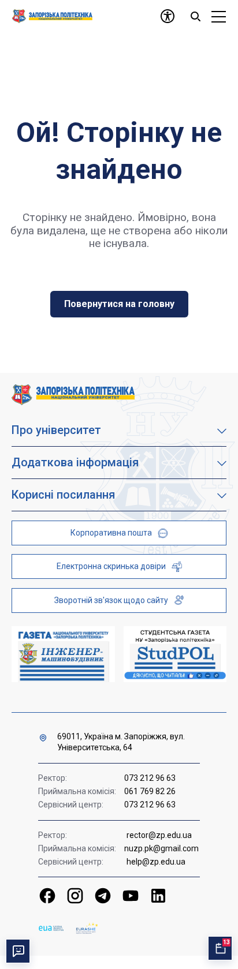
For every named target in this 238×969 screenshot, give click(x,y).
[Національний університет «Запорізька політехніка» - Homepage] (73, 393)
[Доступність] (167, 16)
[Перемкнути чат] (18, 951)
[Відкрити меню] (218, 16)
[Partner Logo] (51, 928)
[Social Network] (47, 895)
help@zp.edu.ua (156, 861)
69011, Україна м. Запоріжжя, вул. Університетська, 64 (121, 742)
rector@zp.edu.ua (159, 835)
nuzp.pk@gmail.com (161, 848)
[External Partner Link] (63, 654)
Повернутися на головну (119, 303)
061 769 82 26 (150, 791)
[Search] (195, 16)
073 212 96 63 (150, 778)
